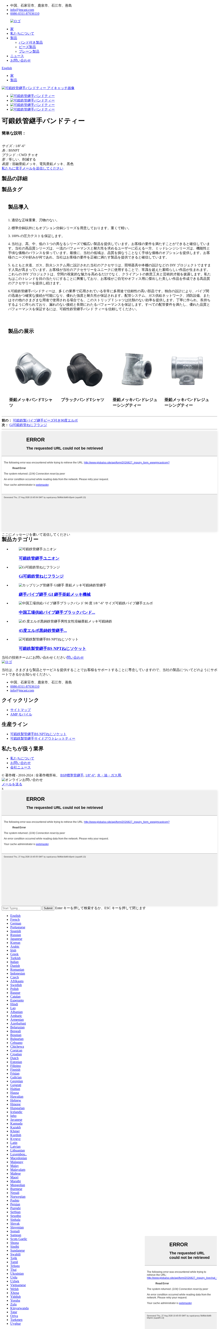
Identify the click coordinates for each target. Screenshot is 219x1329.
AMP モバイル (21, 714)
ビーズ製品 (27, 47)
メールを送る (12, 784)
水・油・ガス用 (109, 775)
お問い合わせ (20, 60)
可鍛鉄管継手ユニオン (39, 558)
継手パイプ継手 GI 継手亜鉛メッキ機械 (55, 594)
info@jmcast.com (22, 10)
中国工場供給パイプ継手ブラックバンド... (57, 612)
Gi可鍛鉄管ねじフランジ (28, 425)
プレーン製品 (29, 51)
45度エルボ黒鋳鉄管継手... (43, 630)
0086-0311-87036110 (24, 13)
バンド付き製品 (31, 42)
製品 (13, 38)
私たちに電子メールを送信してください (32, 168)
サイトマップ (20, 710)
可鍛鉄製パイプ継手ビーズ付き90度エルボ (45, 420)
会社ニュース (20, 767)
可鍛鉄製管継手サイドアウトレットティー (42, 738)
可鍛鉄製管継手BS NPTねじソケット (52, 648)
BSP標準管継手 (72, 775)
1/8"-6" (90, 775)
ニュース (17, 56)
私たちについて (22, 33)
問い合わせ (75, 657)
